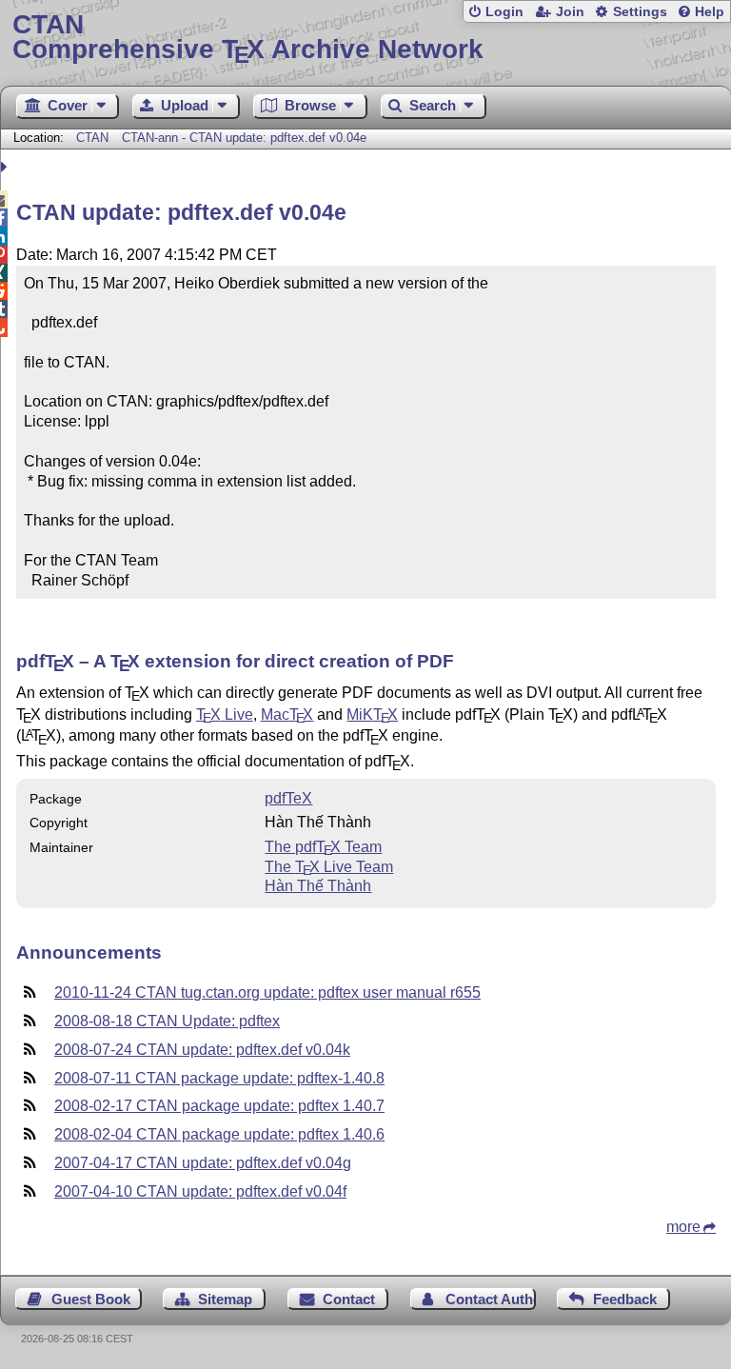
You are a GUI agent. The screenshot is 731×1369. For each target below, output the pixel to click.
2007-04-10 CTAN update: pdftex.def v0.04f (200, 1191)
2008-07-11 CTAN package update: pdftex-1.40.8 (219, 1078)
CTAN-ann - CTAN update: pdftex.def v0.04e (244, 137)
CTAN (92, 137)
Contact (349, 1299)
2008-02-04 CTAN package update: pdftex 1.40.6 (219, 1134)
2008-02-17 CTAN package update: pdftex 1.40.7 (219, 1106)
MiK (372, 714)
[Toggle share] (6, 167)
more (683, 1227)
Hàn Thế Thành (318, 886)
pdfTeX (288, 798)
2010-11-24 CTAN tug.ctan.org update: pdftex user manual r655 (267, 992)
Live (224, 714)
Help (709, 12)
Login (504, 12)
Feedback (625, 1299)
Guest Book (90, 1299)
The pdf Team (323, 847)
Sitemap (225, 1299)
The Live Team (329, 867)
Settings (640, 12)
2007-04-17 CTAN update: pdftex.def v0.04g (202, 1163)
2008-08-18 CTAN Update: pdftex (167, 1021)
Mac (287, 714)
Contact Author (490, 1299)
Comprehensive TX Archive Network (248, 37)
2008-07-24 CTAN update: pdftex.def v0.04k (202, 1050)
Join (570, 12)
